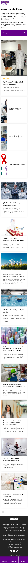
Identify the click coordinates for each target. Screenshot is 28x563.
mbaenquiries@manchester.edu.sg (14, 542)
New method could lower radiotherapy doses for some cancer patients (13, 459)
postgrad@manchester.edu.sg (14, 546)
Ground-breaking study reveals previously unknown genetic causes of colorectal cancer (13, 494)
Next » (8, 511)
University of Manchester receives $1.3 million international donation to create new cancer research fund (13, 82)
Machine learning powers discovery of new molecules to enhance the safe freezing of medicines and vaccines (13, 348)
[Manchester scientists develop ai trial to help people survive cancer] (4, 164)
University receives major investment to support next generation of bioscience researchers (15, 109)
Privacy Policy (11, 555)
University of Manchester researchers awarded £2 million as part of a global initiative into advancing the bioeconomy (14, 274)
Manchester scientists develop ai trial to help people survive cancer (17, 163)
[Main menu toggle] (25, 3)
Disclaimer (17, 555)
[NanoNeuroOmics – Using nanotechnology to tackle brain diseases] (14, 227)
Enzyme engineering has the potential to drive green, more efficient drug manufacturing (16, 136)
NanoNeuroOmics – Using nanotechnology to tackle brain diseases (13, 239)
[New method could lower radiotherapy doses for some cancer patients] (14, 447)
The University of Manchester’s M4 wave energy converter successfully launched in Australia (14, 310)
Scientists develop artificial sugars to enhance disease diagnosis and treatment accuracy (14, 386)
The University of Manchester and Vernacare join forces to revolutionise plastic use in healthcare (13, 203)
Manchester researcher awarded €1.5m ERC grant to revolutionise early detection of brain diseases (13, 422)
